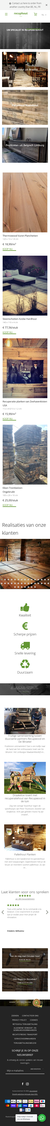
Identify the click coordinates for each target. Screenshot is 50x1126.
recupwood (33, 1091)
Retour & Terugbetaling (25, 1024)
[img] (25, 895)
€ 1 (4, 414)
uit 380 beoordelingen (25, 899)
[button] (1, 579)
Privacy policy (19, 1020)
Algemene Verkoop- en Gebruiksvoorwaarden (25, 1029)
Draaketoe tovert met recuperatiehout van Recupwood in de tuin (25, 798)
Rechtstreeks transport (25, 1034)
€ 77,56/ (8, 327)
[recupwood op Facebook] (22, 1083)
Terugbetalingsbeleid (25, 1043)
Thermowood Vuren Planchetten (20, 235)
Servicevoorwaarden (25, 1039)
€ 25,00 (7, 500)
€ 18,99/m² (9, 244)
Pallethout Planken (25, 854)
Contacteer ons (30, 1015)
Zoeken (15, 1015)
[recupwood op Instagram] (27, 1083)
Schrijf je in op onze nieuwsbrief (25, 1052)
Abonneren (36, 1069)
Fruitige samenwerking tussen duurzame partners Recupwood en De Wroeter (25, 738)
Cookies (34, 1020)
